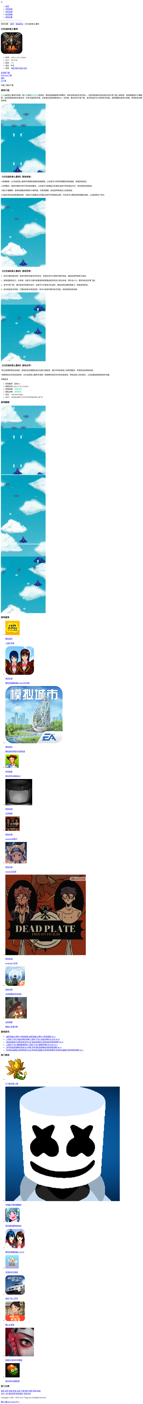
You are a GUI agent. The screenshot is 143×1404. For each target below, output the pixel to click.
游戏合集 (9, 17)
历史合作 (27, 1394)
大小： (8, 60)
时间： (8, 57)
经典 (26, 95)
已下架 (3, 81)
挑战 (21, 68)
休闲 (11, 1391)
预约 (2, 78)
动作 (33, 95)
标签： (8, 68)
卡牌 (23, 1391)
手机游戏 (9, 9)
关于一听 (4, 1394)
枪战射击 (19, 24)
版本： (8, 63)
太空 (2, 95)
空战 (25, 68)
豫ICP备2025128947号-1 (10, 1402)
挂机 (39, 1391)
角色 (3, 1391)
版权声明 (12, 1394)
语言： (8, 66)
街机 (17, 68)
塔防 (31, 1391)
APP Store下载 (6, 75)
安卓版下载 (5, 73)
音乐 (27, 1391)
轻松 (13, 68)
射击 (36, 95)
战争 (19, 1391)
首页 (7, 6)
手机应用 (9, 12)
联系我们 (19, 1394)
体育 (35, 1391)
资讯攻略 (9, 14)
